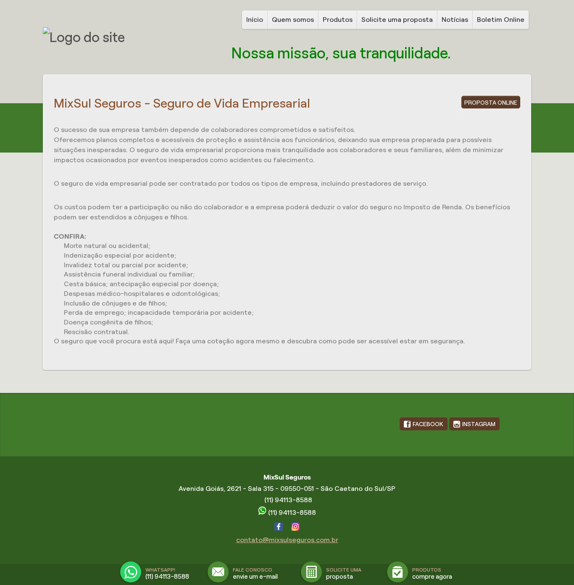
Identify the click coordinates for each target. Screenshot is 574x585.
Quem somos (293, 19)
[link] (424, 423)
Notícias (455, 19)
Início (254, 19)
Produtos (338, 19)
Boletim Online (500, 19)
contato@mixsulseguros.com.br (287, 539)
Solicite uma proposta (397, 19)
